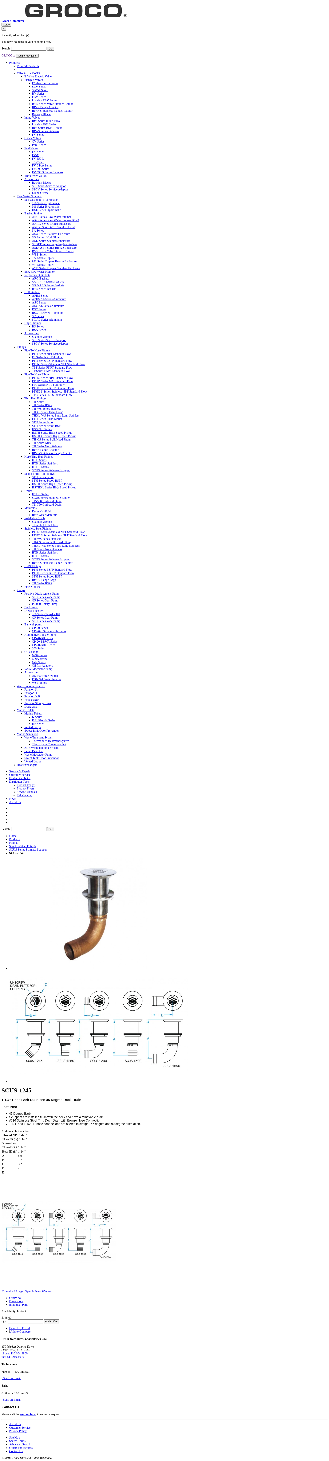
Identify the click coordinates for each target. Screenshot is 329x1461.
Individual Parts (18, 1304)
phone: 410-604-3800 (15, 1353)
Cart (6, 24)
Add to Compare (20, 1331)
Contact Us (16, 1451)
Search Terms (17, 1441)
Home (13, 835)
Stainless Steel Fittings (22, 846)
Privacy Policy (18, 1431)
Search (6, 48)
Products (14, 839)
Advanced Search (19, 1444)
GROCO (8, 55)
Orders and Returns (21, 1447)
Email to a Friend (19, 1328)
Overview (15, 1297)
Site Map (14, 1437)
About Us (15, 1424)
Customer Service (19, 1427)
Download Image (13, 1291)
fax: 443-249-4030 (13, 1356)
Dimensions (16, 1301)
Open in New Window (38, 1291)
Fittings (13, 842)
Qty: (4, 1321)
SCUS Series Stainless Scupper (28, 849)
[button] (19, 781)
